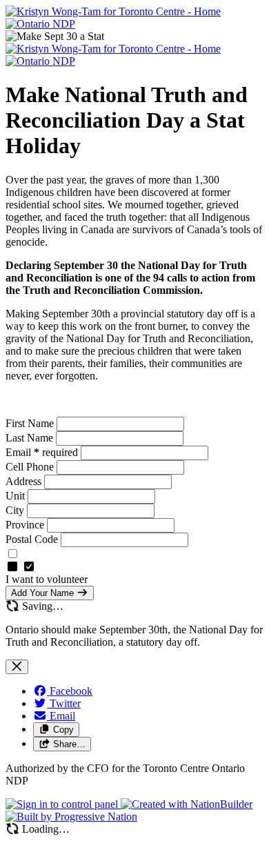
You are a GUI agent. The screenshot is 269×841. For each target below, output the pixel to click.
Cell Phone (31, 467)
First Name (31, 423)
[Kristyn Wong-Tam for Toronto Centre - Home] (113, 11)
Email (42, 452)
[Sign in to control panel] (63, 804)
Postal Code (33, 539)
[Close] (17, 667)
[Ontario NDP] (40, 24)
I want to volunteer (47, 579)
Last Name (31, 438)
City (16, 510)
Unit (17, 496)
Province (26, 525)
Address (25, 481)
